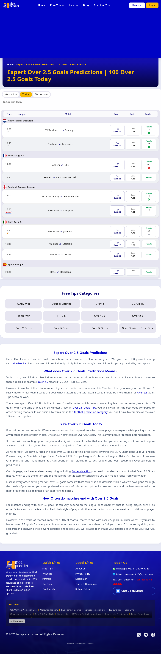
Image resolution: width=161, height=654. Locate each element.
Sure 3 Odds (61, 328)
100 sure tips (115, 610)
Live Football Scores (71, 610)
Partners (46, 578)
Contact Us (48, 589)
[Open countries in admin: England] (5, 187)
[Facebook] (153, 635)
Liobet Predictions (140, 614)
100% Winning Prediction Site (23, 610)
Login (152, 5)
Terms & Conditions (86, 584)
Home (41, 5)
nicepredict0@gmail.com (139, 574)
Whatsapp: (133, 568)
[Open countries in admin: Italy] (5, 222)
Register (137, 5)
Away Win (23, 303)
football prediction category (91, 412)
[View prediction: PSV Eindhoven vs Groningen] (80, 130)
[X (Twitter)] (139, 635)
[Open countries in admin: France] (5, 155)
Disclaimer (81, 578)
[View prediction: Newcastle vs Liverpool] (80, 211)
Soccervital (62, 614)
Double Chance (61, 303)
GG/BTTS (137, 303)
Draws (99, 303)
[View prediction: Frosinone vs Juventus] (80, 231)
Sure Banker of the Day (137, 328)
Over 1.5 (99, 315)
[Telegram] (146, 635)
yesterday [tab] (11, 94)
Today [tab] (25, 94)
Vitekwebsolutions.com (85, 643)
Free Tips (55, 5)
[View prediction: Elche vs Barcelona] (80, 272)
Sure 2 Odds (23, 328)
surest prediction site (95, 610)
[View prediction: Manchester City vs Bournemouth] (80, 196)
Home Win (23, 315)
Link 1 (72, 5)
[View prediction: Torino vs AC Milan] (80, 254)
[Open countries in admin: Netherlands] (5, 121)
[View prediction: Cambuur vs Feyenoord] (80, 144)
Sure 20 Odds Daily (44, 614)
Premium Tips (102, 5)
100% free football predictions (86, 614)
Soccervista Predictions (116, 614)
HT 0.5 (61, 315)
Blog (86, 5)
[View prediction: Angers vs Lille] (80, 165)
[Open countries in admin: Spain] (5, 264)
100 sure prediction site (20, 614)
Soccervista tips (81, 471)
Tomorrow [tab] (41, 94)
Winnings (47, 573)
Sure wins (129, 610)
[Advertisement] (80, 34)
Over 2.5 (137, 315)
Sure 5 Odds (100, 328)
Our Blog (47, 584)
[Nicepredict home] (11, 5)
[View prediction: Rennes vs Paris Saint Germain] (80, 177)
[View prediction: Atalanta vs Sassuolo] (80, 244)
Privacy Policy (82, 573)
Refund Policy (82, 589)
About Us (80, 568)
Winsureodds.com (49, 610)
